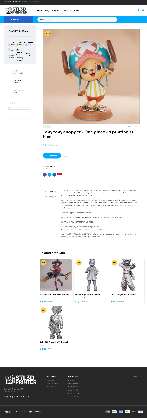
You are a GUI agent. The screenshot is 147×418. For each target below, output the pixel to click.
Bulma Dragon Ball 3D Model (87, 294)
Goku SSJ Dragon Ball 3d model (54, 342)
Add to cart (53, 156)
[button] (135, 32)
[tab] (50, 192)
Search (114, 19)
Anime (52, 166)
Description (50, 192)
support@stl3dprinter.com (17, 396)
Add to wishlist (70, 157)
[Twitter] (134, 2)
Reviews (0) (50, 196)
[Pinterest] (141, 2)
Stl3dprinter (21, 412)
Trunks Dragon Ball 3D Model (123, 294)
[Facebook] (130, 2)
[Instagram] (138, 2)
